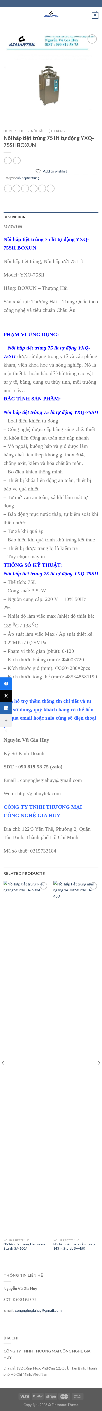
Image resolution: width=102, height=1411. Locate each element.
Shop (22, 131)
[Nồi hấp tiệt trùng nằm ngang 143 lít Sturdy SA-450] (75, 1058)
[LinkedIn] (6, 708)
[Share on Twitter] (25, 188)
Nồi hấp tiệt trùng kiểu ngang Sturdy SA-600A (24, 1246)
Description (14, 217)
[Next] (98, 1072)
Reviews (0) (13, 226)
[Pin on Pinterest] (42, 188)
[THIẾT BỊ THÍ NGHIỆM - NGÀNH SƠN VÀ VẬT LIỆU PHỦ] (51, 15)
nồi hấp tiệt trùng (48, 131)
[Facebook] (6, 683)
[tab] (51, 217)
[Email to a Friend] (33, 188)
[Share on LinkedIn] (51, 188)
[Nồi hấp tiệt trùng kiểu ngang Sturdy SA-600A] (26, 1058)
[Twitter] (6, 696)
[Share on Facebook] (16, 188)
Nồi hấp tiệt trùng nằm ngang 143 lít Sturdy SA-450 (74, 1246)
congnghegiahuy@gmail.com (38, 1310)
